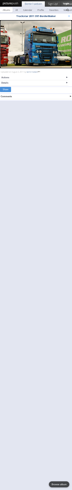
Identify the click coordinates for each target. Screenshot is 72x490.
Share (5, 89)
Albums (6, 9)
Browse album (59, 484)
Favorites (53, 9)
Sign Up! (53, 4)
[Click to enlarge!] (36, 44)
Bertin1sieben (33, 4)
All (16, 9)
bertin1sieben (32, 72)
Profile (41, 9)
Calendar (27, 9)
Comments (6, 96)
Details (4, 83)
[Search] (67, 10)
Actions (5, 77)
